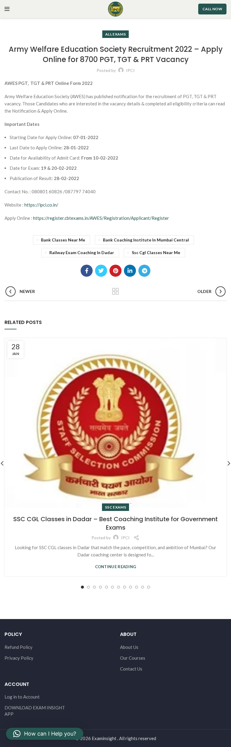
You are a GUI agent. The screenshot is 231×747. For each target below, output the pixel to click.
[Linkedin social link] (130, 271)
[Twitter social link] (101, 271)
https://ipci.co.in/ (41, 204)
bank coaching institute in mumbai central (146, 239)
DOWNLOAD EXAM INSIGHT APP (35, 711)
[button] (44, 734)
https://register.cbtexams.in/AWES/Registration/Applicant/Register (101, 218)
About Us (129, 647)
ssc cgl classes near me (156, 252)
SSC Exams (115, 507)
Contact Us (131, 668)
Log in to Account (22, 696)
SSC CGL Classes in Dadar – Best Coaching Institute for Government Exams (115, 523)
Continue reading (115, 567)
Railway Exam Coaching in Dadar (81, 252)
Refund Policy (18, 647)
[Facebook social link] (87, 271)
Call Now (212, 9)
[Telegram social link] (144, 271)
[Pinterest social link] (115, 271)
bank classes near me (63, 239)
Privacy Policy (19, 658)
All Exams (115, 34)
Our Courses (132, 658)
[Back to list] (115, 291)
